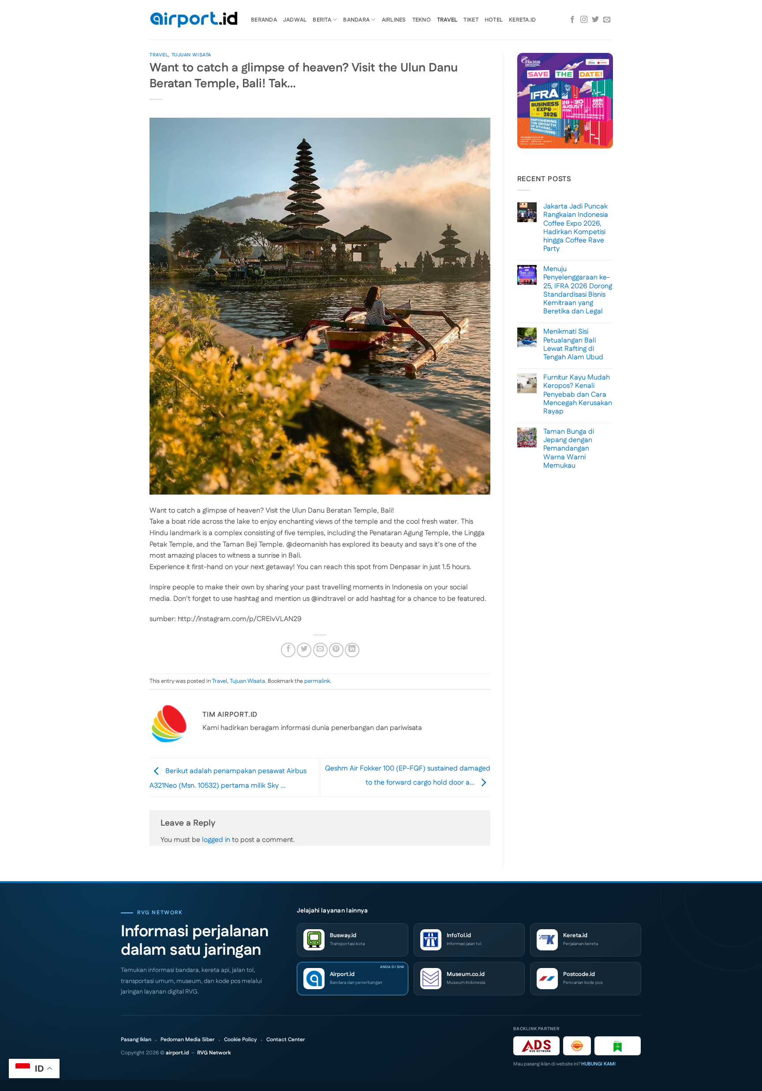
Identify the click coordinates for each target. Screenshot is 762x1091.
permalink (317, 681)
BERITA (322, 20)
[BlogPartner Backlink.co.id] (617, 1045)
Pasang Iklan (136, 1039)
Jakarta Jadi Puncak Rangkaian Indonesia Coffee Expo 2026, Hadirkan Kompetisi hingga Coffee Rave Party (575, 227)
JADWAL (295, 20)
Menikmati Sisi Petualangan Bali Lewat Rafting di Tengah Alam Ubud (573, 344)
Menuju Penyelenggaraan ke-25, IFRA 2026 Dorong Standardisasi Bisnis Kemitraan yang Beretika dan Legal (577, 290)
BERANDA (264, 20)
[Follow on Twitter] (595, 20)
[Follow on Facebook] (572, 20)
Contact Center (285, 1039)
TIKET (470, 20)
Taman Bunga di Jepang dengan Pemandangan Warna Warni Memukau (568, 449)
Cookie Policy (240, 1039)
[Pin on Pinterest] (336, 650)
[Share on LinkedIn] (352, 650)
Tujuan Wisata (191, 55)
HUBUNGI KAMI (598, 1064)
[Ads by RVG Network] (536, 1045)
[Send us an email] (606, 20)
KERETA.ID (522, 20)
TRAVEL (447, 20)
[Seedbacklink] (577, 1045)
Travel (158, 55)
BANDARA (356, 20)
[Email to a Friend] (320, 650)
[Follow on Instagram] (583, 20)
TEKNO (421, 20)
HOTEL (494, 20)
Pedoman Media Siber (188, 1039)
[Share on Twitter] (304, 650)
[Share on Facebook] (288, 650)
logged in (216, 840)
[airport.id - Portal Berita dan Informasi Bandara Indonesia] (193, 20)
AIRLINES (394, 20)
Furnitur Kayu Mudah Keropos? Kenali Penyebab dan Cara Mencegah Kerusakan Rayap (577, 394)
